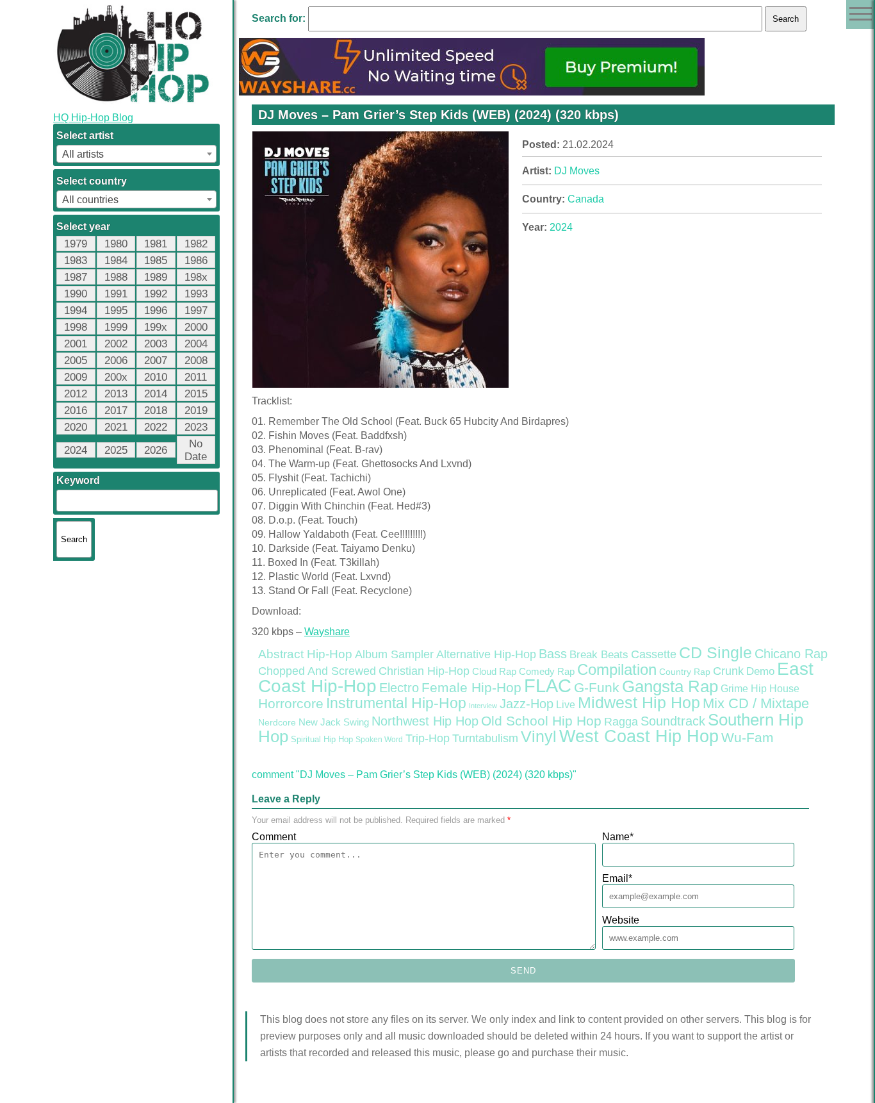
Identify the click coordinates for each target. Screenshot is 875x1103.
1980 (115, 244)
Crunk (728, 671)
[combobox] (136, 154)
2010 (155, 377)
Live (565, 704)
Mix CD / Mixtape (756, 703)
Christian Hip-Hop (424, 670)
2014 (155, 394)
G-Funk (596, 687)
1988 (115, 277)
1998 (75, 327)
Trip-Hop (427, 738)
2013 (115, 394)
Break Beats (598, 655)
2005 (75, 360)
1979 (75, 244)
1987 (75, 277)
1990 (75, 294)
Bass (553, 654)
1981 (155, 244)
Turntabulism (485, 738)
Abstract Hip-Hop (305, 654)
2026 (155, 450)
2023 (196, 427)
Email (617, 878)
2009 (75, 377)
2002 (115, 344)
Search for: (279, 18)
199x (155, 327)
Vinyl (539, 736)
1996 (155, 310)
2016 (75, 410)
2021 (115, 427)
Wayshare (327, 631)
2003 (155, 344)
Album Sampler (394, 654)
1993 (196, 294)
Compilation (617, 669)
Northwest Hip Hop (425, 721)
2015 (196, 394)
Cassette (653, 654)
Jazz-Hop (526, 703)
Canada (586, 199)
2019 (196, 410)
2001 (75, 344)
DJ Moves (577, 170)
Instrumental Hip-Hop (396, 703)
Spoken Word (379, 739)
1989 (155, 277)
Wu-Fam (747, 737)
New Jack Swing (333, 722)
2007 (155, 360)
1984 (115, 260)
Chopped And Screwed (317, 671)
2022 (155, 427)
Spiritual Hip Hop (322, 739)
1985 (155, 260)
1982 (196, 244)
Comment (274, 836)
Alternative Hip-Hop (486, 654)
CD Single (715, 652)
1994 (75, 310)
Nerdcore (277, 722)
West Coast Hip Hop (639, 736)
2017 (115, 410)
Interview (483, 705)
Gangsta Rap (670, 686)
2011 (195, 377)
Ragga (621, 721)
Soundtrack (673, 721)
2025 (115, 450)
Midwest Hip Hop (639, 702)
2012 (75, 394)
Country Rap (684, 672)
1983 (75, 260)
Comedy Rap (547, 672)
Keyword (78, 480)
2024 (75, 450)
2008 (196, 360)
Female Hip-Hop (471, 687)
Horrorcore (290, 703)
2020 (75, 427)
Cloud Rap (494, 672)
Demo (760, 671)
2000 (196, 327)
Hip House (775, 688)
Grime (734, 688)
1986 (196, 260)
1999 (115, 327)
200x (115, 377)
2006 (115, 360)
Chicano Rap (791, 654)
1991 (115, 294)
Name (618, 836)
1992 (155, 294)
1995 (115, 310)
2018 (155, 410)
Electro (399, 688)
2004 (196, 344)
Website (620, 920)
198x (196, 277)
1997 (196, 310)
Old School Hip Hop (541, 720)
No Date (195, 450)
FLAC (547, 685)
